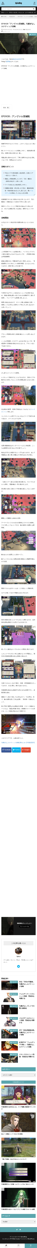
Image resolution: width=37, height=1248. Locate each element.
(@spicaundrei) (17, 59)
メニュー (18, 1246)
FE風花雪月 (12, 16)
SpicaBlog (18, 3)
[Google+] (26, 749)
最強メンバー (4, 12)
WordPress (31, 1239)
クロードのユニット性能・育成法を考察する (26, 1055)
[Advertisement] (18, 86)
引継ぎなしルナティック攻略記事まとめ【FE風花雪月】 (18, 742)
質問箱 (8, 61)
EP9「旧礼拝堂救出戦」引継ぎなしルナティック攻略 (27, 1032)
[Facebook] (6, 749)
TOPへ (31, 1246)
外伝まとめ (21, 12)
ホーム (6, 1246)
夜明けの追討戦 (13, 12)
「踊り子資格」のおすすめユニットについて (13, 1159)
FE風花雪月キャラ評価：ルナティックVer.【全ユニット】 (17, 1184)
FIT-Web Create (15, 1239)
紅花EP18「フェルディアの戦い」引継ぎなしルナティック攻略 (27, 1044)
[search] (34, 8)
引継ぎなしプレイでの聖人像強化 (26, 1007)
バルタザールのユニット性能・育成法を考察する (26, 1020)
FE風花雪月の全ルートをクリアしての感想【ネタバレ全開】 (18, 1209)
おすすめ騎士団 (29, 12)
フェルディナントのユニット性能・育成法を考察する (26, 996)
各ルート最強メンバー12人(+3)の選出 (12, 1134)
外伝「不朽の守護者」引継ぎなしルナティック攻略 (26, 984)
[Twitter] (16, 749)
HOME (4, 16)
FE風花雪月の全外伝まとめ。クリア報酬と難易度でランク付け (18, 1108)
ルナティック (6, 31)
